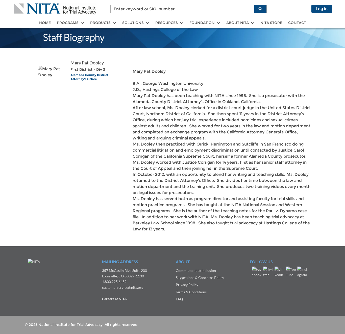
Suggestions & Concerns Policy (200, 277)
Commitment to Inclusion (196, 270)
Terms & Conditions (191, 292)
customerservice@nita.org (122, 287)
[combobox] (180, 9)
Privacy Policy (187, 284)
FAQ (179, 299)
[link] (45, 23)
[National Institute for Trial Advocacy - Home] (55, 9)
